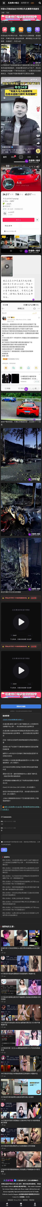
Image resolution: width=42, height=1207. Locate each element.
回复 (14, 821)
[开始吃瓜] (21, 30)
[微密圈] (29, 30)
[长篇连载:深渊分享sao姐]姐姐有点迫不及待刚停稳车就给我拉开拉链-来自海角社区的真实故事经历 (21, 870)
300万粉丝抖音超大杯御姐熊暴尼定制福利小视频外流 (19, 1073)
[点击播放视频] (21, 622)
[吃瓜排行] (4, 30)
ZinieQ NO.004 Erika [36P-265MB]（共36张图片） (19, 787)
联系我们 (25, 1200)
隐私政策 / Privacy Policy (15, 1200)
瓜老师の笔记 (13, 3)
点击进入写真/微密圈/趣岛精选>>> (13, 719)
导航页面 (31, 1200)
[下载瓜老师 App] (32, 3)
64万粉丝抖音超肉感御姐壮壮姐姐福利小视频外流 (18, 973)
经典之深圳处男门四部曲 (20, 898)
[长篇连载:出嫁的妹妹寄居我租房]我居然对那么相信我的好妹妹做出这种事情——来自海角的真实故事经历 (21, 733)
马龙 (7, 12)
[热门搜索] (37, 30)
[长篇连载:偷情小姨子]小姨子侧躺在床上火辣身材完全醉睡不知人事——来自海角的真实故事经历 (21, 862)
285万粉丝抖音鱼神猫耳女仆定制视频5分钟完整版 (18, 1146)
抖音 (3, 12)
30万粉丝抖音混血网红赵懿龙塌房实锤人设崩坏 (17, 1097)
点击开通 (33, 598)
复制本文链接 (21, 706)
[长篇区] (13, 30)
